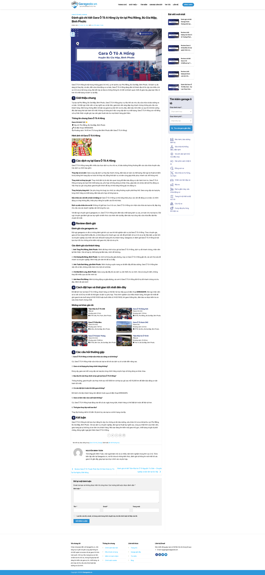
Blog (132, 560)
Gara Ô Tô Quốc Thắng (96, 336)
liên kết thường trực (114, 442)
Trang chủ (122, 4)
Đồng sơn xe (179, 168)
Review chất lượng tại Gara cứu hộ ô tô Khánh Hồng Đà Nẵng (186, 74)
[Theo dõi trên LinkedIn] (165, 554)
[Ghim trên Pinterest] (120, 435)
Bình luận (77, 488)
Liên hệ (175, 4)
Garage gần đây (156, 4)
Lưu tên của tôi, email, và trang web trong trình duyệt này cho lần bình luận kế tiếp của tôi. (107, 516)
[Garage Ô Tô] (84, 5)
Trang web (136, 506)
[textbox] (181, 111)
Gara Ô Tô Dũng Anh (140, 309)
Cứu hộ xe (178, 204)
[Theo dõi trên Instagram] (159, 554)
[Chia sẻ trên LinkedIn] (124, 435)
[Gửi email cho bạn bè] (116, 435)
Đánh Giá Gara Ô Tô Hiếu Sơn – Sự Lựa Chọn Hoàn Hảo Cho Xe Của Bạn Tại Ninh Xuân (186, 87)
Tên (75, 506)
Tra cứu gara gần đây (182, 128)
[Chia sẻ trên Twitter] (112, 435)
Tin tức (168, 4)
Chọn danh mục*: (176, 107)
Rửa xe (177, 184)
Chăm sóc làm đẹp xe (182, 180)
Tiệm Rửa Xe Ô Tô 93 (141, 336)
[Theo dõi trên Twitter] (162, 554)
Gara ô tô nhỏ (76, 14)
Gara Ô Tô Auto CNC (140, 322)
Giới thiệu (133, 4)
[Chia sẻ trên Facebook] (109, 435)
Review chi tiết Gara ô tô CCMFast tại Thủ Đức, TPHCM (186, 61)
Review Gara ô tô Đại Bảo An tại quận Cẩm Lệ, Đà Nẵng (186, 48)
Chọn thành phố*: (176, 116)
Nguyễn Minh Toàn (97, 25)
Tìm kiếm (143, 4)
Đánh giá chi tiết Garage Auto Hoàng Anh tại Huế (186, 21)
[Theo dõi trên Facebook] (156, 554)
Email (105, 506)
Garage (84, 14)
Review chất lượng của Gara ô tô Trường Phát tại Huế (186, 34)
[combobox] (181, 111)
